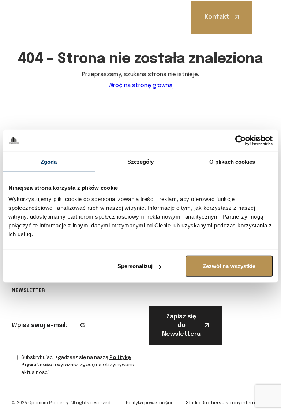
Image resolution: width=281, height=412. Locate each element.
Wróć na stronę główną (140, 85)
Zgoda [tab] (49, 161)
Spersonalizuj (135, 266)
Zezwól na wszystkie (229, 266)
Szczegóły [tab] (140, 161)
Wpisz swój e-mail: (39, 325)
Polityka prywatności (149, 403)
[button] (263, 17)
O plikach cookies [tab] (232, 161)
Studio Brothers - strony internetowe (227, 403)
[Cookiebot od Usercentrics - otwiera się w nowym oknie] (241, 140)
